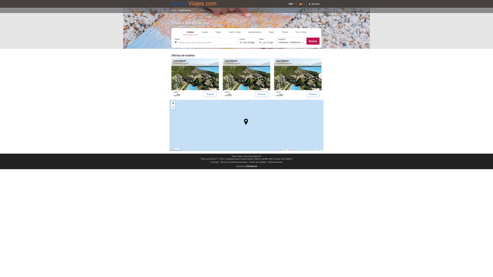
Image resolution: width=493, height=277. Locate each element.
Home (173, 10)
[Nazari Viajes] (193, 4)
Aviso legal (214, 162)
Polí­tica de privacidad (257, 162)
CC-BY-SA (319, 150)
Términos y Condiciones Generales (233, 162)
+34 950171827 (267, 159)
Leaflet (284, 150)
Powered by (246, 166)
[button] (292, 4)
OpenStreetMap (301, 150)
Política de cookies (275, 162)
